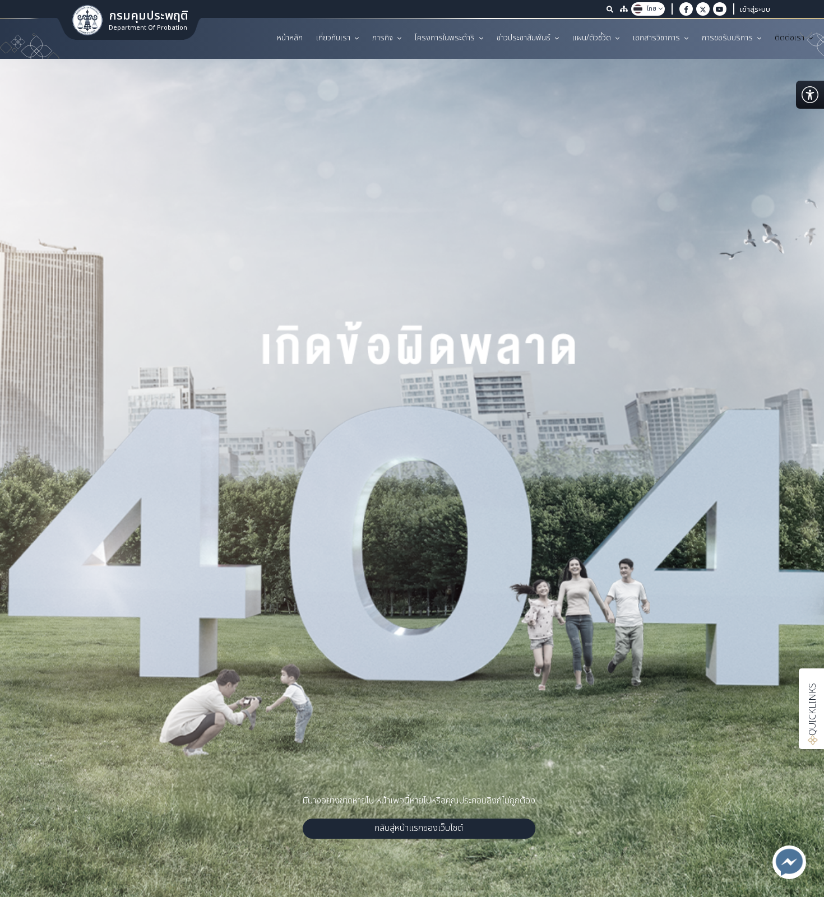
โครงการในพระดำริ (445, 38)
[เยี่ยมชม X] (703, 9)
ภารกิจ (382, 38)
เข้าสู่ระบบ (755, 9)
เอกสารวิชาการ (656, 38)
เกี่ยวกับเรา (333, 38)
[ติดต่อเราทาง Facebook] (789, 862)
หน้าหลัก (290, 38)
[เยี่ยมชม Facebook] (686, 9)
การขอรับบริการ (727, 38)
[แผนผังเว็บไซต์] (624, 9)
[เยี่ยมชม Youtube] (719, 9)
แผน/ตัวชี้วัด (591, 38)
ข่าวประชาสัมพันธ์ (523, 38)
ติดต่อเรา (789, 38)
